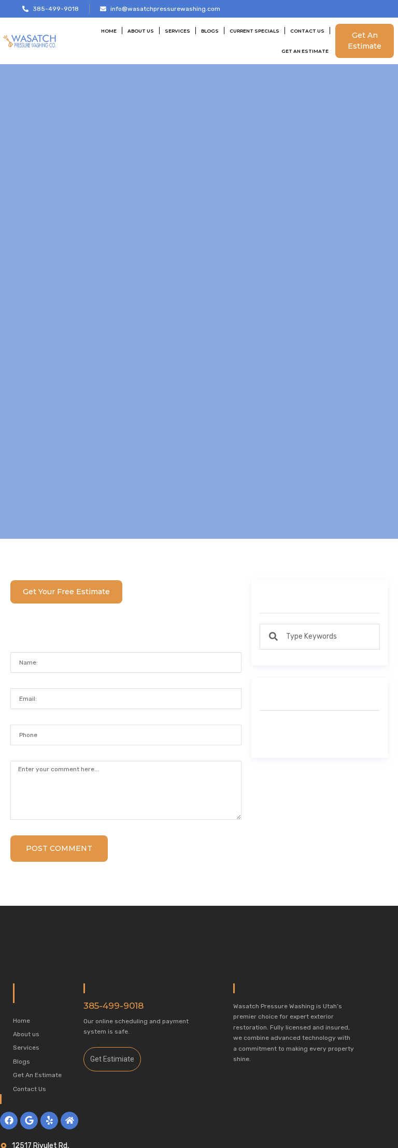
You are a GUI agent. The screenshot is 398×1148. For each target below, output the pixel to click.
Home (109, 31)
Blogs (210, 31)
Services (177, 31)
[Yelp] (49, 1120)
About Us (140, 31)
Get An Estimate (305, 51)
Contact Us (307, 31)
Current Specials (254, 31)
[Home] (69, 1120)
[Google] (29, 1120)
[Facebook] (9, 1120)
